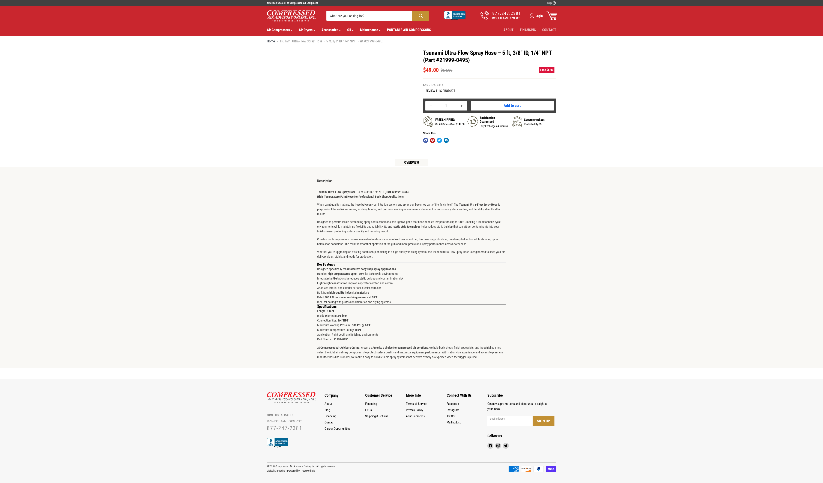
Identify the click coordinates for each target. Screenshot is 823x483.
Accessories (330, 30)
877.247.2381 (506, 13)
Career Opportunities (337, 429)
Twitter (451, 416)
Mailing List (454, 422)
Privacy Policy (414, 410)
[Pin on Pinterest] (432, 140)
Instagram (453, 410)
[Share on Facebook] (425, 140)
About (508, 30)
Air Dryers (306, 30)
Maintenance (369, 30)
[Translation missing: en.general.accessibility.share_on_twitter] (439, 140)
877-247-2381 (284, 428)
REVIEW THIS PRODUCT (440, 91)
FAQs (368, 410)
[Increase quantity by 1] (461, 106)
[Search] (420, 16)
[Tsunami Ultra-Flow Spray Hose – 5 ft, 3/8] (274, 58)
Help (549, 2)
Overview (411, 162)
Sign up (543, 421)
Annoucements (415, 416)
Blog (327, 410)
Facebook (453, 404)
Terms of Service (416, 404)
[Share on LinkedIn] (446, 140)
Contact (549, 30)
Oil (349, 30)
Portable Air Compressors (409, 30)
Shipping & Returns (376, 416)
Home (271, 41)
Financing (528, 30)
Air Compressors (279, 30)
